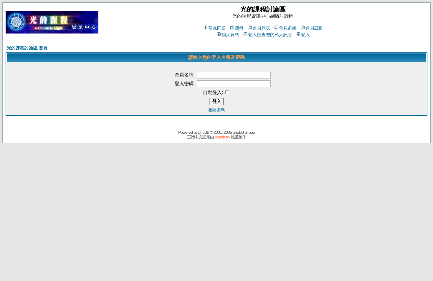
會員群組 (288, 27)
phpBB (203, 132)
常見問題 (217, 27)
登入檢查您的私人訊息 (270, 34)
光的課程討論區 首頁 (27, 47)
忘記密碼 (216, 109)
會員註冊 (314, 27)
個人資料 (230, 34)
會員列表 (261, 27)
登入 (305, 34)
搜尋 (239, 27)
